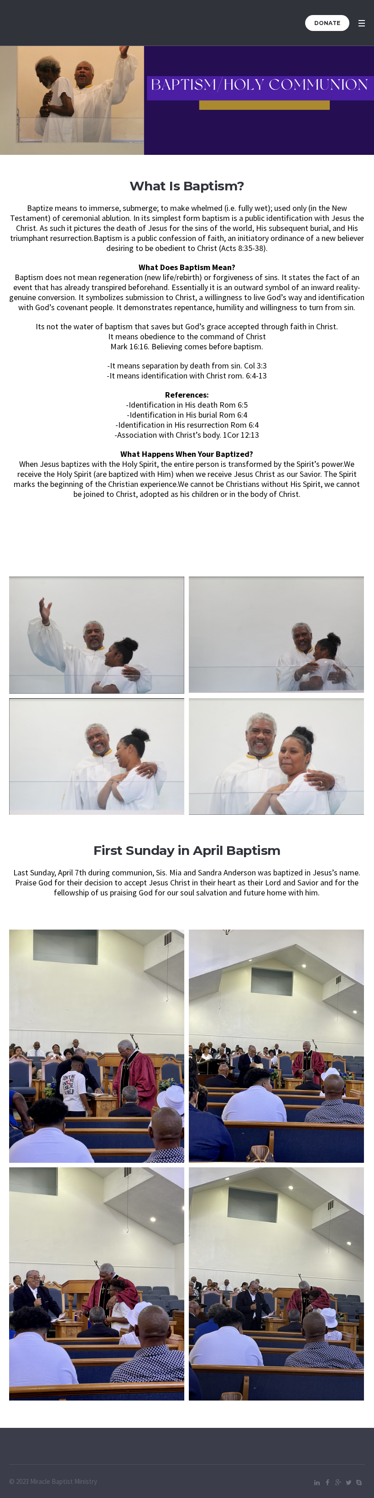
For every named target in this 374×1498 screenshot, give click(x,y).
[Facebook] (327, 1482)
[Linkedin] (317, 1482)
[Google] (338, 1482)
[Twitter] (348, 1482)
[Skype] (359, 1482)
